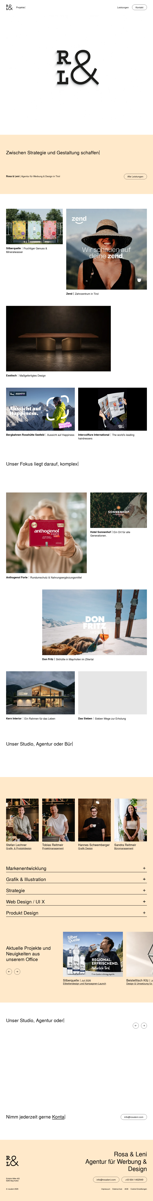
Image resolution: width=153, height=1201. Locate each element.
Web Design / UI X (25, 901)
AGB (126, 1188)
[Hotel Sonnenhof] (118, 515)
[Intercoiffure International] (112, 414)
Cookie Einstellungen (139, 1188)
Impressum (105, 1188)
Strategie (15, 890)
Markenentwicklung (26, 868)
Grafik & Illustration (26, 879)
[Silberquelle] (34, 231)
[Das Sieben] (112, 695)
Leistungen (123, 7)
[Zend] (106, 252)
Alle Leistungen (135, 176)
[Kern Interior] (40, 695)
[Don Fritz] (94, 625)
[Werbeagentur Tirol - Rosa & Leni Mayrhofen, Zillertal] (9, 7)
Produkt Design (22, 912)
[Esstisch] (58, 341)
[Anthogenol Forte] (46, 535)
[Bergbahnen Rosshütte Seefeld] (40, 412)
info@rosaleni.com (133, 1117)
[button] (9, 972)
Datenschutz (117, 1188)
